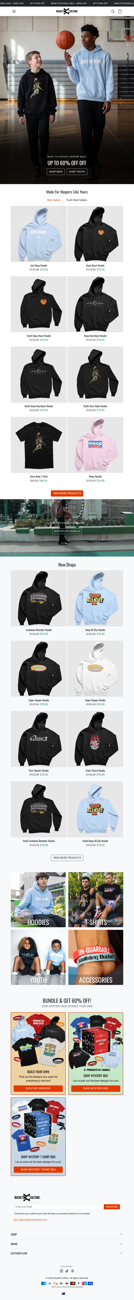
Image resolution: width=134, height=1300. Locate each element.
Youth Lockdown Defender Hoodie (39, 840)
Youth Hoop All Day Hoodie (95, 840)
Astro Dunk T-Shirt (39, 476)
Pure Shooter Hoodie (39, 770)
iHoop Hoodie (95, 476)
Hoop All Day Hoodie (95, 629)
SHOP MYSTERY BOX (95, 1088)
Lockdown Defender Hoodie (39, 629)
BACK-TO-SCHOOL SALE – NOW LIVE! (39, 3)
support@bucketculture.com (32, 1219)
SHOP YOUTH (77, 171)
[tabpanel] (67, 351)
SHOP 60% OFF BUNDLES (67, 531)
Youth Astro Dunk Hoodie (95, 406)
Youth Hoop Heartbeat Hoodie (39, 406)
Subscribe (112, 1206)
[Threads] (72, 1271)
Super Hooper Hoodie (39, 700)
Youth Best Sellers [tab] (76, 200)
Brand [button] (14, 1244)
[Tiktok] (67, 1271)
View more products (67, 493)
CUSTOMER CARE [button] (19, 1253)
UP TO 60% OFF (7, 3)
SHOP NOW (55, 171)
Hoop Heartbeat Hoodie (95, 335)
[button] (14, 11)
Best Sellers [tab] (54, 200)
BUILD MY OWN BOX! (38, 1088)
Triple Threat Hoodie (95, 770)
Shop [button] (14, 1234)
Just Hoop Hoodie (38, 265)
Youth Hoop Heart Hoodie (39, 335)
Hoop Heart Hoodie (95, 265)
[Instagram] (61, 1271)
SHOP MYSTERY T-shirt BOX (38, 1169)
